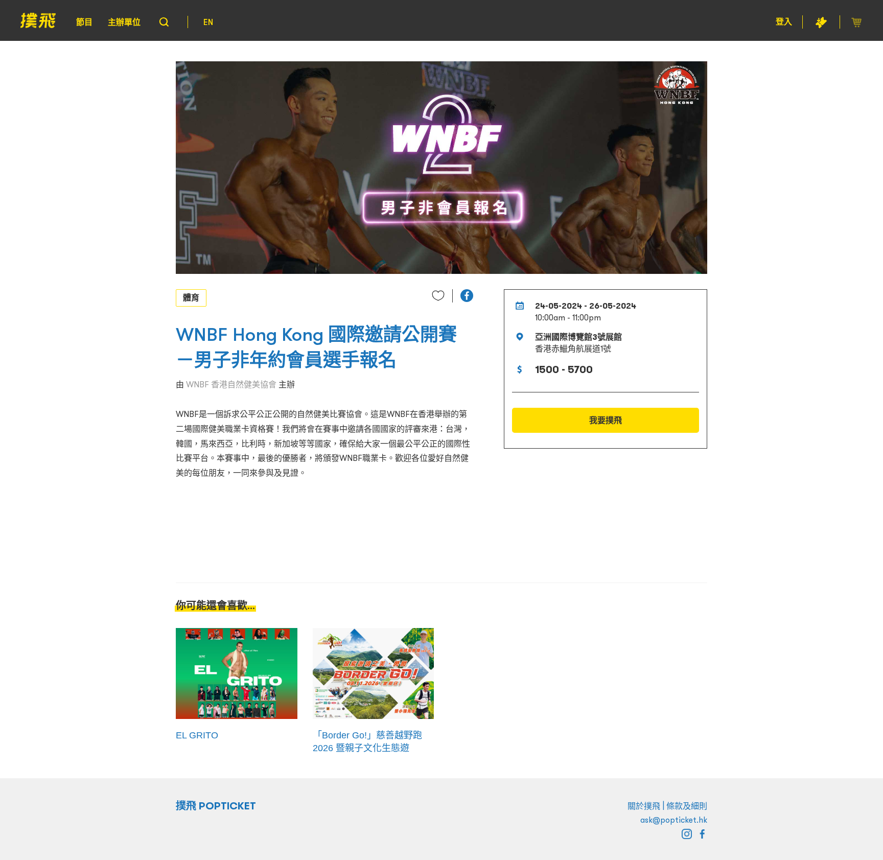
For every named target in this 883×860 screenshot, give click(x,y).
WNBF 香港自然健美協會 (231, 384)
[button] (466, 295)
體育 (191, 297)
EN (208, 22)
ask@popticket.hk (673, 820)
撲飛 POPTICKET (216, 805)
